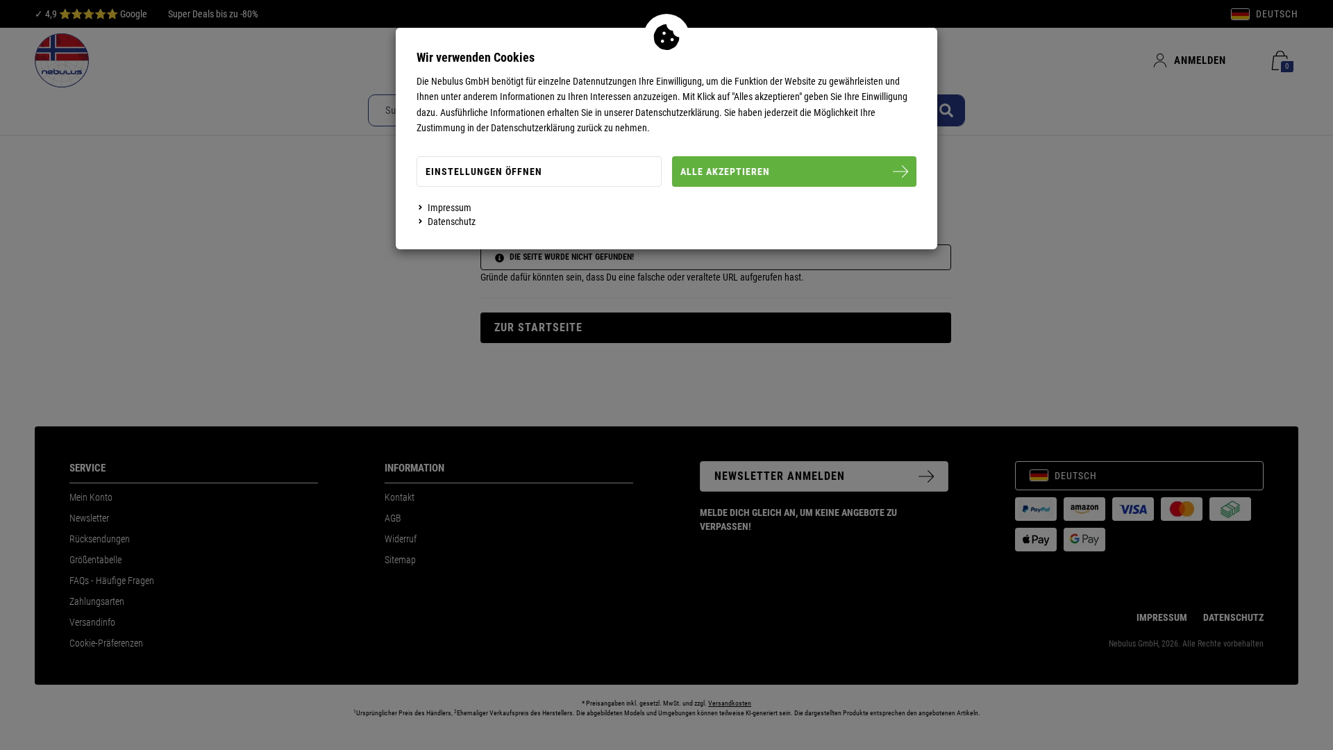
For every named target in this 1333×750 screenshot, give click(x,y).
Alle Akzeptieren (725, 171)
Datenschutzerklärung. (678, 112)
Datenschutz (452, 221)
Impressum (449, 207)
